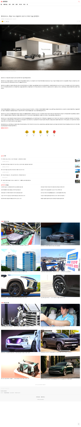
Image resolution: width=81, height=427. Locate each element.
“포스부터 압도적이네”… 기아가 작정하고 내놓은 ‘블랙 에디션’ (53, 297)
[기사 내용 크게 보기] (79, 21)
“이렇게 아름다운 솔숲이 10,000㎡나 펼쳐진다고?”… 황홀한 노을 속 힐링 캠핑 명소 (16, 180)
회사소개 (2, 392)
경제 (17, 4)
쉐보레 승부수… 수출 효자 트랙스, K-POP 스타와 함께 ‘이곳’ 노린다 (14, 297)
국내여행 (3, 161)
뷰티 (10, 4)
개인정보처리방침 (6, 392)
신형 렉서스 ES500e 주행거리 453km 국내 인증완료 (50, 245)
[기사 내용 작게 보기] (77, 21)
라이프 (20, 4)
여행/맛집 (5, 4)
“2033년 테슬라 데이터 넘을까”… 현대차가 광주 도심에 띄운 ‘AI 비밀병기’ (15, 326)
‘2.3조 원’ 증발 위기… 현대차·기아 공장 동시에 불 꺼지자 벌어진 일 (14, 271)
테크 (24, 4)
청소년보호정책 (12, 392)
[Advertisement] (40, 10)
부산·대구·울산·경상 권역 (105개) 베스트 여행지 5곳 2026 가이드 (13, 169)
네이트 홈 (38, 396)
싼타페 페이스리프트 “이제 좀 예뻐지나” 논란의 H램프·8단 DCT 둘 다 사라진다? (56, 352)
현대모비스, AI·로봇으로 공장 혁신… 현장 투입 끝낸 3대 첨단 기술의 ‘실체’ (15, 352)
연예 (13, 4)
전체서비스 (43, 396)
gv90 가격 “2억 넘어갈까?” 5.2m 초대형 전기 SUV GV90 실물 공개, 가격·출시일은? (56, 378)
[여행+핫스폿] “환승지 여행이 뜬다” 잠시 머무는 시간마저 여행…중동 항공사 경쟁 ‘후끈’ (17, 164)
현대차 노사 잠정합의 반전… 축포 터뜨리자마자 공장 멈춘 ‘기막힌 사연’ (15, 245)
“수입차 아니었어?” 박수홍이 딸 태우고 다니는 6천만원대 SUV (53, 326)
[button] (78, 424)
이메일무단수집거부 (17, 392)
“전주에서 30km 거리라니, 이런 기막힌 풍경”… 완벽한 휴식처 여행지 (14, 159)
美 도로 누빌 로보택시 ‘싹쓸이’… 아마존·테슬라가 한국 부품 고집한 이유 (15, 378)
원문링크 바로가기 (4, 128)
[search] (79, 1)
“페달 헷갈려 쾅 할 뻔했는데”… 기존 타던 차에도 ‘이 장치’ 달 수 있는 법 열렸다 (56, 271)
